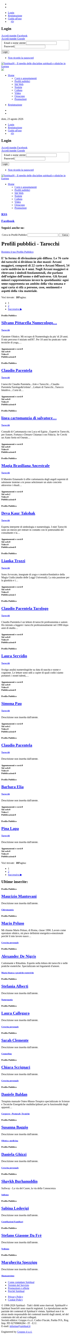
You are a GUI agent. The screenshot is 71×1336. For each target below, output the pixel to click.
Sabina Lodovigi (15, 1208)
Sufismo (5, 1194)
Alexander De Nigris (18, 956)
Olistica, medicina (9, 1140)
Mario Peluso (12, 923)
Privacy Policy (15, 1296)
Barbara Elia (12, 787)
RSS (4, 214)
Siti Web (19, 84)
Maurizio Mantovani (19, 896)
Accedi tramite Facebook (14, 35)
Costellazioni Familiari (12, 1221)
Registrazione (15, 15)
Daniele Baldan (14, 1094)
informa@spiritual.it (20, 1326)
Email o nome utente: (15, 42)
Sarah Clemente (15, 1040)
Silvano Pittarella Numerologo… (29, 323)
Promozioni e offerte (18, 1288)
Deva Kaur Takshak (18, 513)
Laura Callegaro (15, 1013)
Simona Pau (11, 703)
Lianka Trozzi (13, 561)
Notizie (18, 87)
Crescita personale (10, 942)
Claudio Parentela (16, 370)
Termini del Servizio (18, 1285)
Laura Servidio (14, 656)
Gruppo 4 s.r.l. (24, 1331)
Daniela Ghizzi (14, 1154)
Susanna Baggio (14, 1127)
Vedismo (5, 1249)
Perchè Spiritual (16, 1291)
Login (11, 12)
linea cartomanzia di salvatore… (29, 418)
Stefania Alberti (14, 986)
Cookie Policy (15, 1299)
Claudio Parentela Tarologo (24, 608)
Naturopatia (7, 999)
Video (18, 93)
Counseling (6, 1053)
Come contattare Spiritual (21, 1282)
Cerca (65, 235)
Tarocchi (5, 330)
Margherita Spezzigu (19, 1262)
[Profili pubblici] (35, 66)
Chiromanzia (7, 909)
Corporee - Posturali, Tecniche (15, 1113)
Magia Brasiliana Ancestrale (25, 465)
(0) (12, 21)
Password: (9, 46)
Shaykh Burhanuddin (19, 1181)
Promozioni (21, 99)
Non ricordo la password (21, 57)
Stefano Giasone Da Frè (21, 1235)
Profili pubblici (22, 81)
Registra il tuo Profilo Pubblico (17, 251)
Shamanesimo (7, 1275)
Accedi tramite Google (13, 38)
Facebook (8, 221)
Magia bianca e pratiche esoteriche (17, 972)
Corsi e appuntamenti (26, 78)
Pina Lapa (10, 828)
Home (11, 75)
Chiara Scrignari (15, 1067)
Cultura (18, 90)
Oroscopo (20, 96)
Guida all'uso (15, 18)
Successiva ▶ (15, 309)
